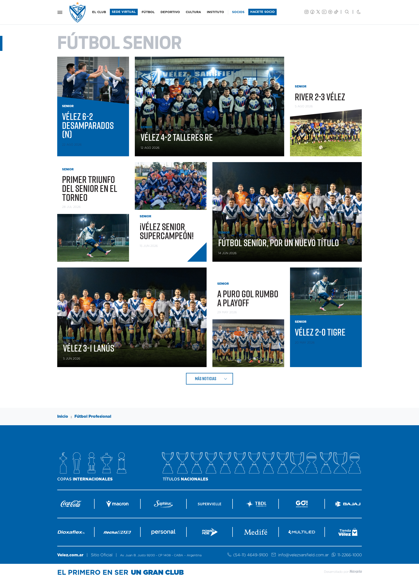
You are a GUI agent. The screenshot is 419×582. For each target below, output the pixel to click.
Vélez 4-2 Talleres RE (177, 137)
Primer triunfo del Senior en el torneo (89, 188)
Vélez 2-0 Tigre (320, 332)
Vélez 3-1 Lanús (88, 348)
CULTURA (193, 12)
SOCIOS (238, 12)
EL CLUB (99, 12)
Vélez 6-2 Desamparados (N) (88, 125)
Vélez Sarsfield (77, 12)
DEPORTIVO (170, 12)
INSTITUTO (215, 12)
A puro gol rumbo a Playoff (247, 298)
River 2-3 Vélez (320, 96)
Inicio (62, 416)
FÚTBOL (148, 12)
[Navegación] (59, 12)
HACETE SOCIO (262, 12)
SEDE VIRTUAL (124, 12)
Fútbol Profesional (92, 416)
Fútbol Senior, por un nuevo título (278, 242)
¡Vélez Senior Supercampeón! (167, 231)
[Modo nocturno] (355, 12)
